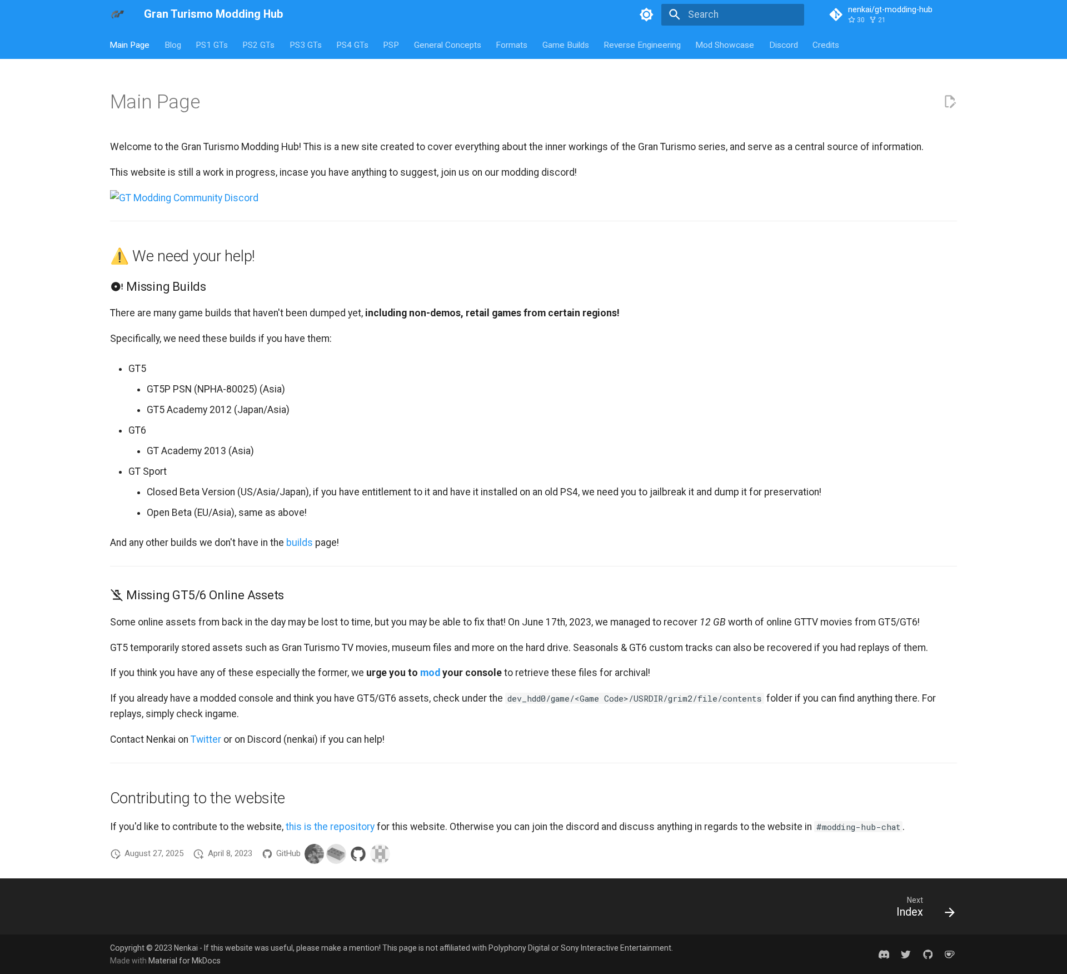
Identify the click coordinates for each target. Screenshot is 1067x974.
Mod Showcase (725, 44)
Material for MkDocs (184, 960)
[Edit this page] (950, 102)
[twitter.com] (905, 954)
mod (430, 672)
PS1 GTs (212, 44)
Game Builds (565, 44)
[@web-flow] (358, 853)
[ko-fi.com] (950, 954)
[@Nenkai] (314, 853)
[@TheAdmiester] (380, 853)
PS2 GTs (259, 44)
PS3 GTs (306, 44)
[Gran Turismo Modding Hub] (117, 14)
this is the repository (330, 826)
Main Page (130, 44)
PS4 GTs (352, 44)
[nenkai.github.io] (884, 954)
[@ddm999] (336, 853)
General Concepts (447, 44)
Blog (172, 44)
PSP (391, 44)
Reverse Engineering (642, 44)
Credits (825, 44)
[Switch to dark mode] (647, 14)
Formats (512, 44)
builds (299, 542)
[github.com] (928, 954)
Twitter (206, 739)
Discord (783, 44)
